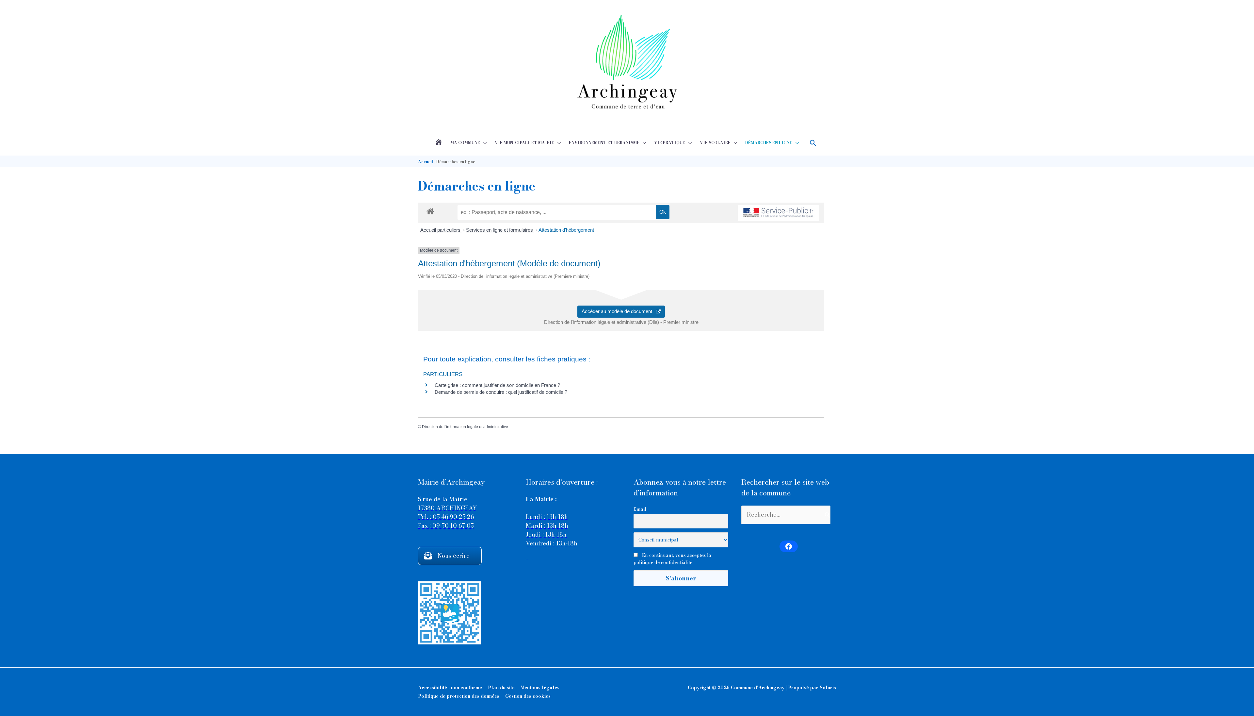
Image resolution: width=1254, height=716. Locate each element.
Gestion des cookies (528, 696)
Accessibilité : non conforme (450, 687)
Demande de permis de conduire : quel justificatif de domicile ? (501, 392)
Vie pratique (669, 143)
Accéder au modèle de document (619, 311)
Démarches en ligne (768, 143)
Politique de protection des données (458, 696)
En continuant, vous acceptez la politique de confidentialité (672, 559)
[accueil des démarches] (430, 210)
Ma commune (465, 143)
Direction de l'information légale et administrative (465, 427)
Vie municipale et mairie (524, 143)
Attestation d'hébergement (566, 230)
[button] (813, 143)
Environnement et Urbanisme (604, 143)
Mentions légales (540, 687)
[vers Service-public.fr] (778, 213)
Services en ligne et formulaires (500, 230)
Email (640, 509)
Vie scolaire (715, 143)
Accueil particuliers (441, 230)
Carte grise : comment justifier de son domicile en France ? (497, 385)
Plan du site (501, 687)
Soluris (828, 687)
